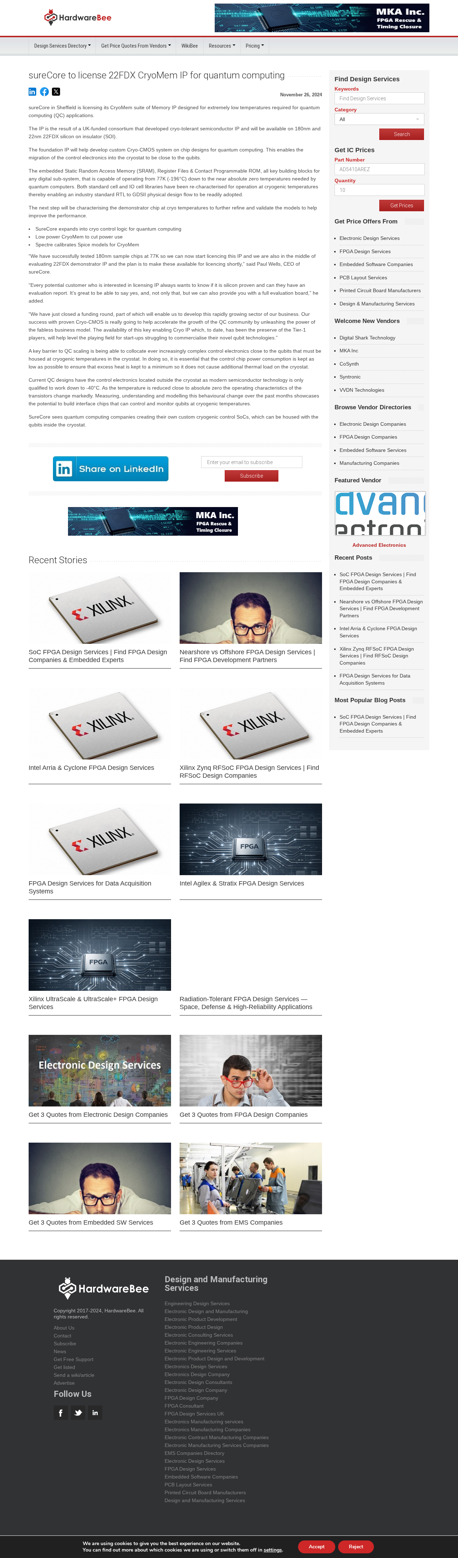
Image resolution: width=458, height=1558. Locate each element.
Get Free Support (73, 1359)
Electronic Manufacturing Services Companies (217, 1445)
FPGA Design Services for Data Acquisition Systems (90, 887)
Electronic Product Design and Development (214, 1358)
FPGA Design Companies (368, 437)
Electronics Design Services (196, 1366)
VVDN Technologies (362, 390)
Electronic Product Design (194, 1327)
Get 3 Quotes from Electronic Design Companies (98, 1114)
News (60, 1351)
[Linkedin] (32, 95)
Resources (220, 46)
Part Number (350, 159)
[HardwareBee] (78, 28)
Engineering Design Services (197, 1303)
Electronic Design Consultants (198, 1382)
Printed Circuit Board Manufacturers (380, 290)
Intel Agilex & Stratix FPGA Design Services (242, 883)
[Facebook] (44, 95)
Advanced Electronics (379, 545)
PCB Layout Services (363, 277)
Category (346, 109)
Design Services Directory (60, 46)
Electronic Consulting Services (199, 1335)
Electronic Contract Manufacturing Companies (217, 1437)
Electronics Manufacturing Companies (207, 1429)
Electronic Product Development (201, 1319)
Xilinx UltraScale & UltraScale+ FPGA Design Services (93, 1002)
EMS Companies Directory (194, 1453)
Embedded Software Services (373, 450)
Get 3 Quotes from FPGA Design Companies (244, 1114)
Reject (356, 1546)
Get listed (64, 1367)
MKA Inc (349, 350)
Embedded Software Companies (376, 264)
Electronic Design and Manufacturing (206, 1311)
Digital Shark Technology (367, 338)
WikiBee (189, 46)
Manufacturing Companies (369, 463)
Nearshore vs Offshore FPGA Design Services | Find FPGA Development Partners (247, 656)
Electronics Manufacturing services (204, 1421)
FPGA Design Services (365, 251)
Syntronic (350, 377)
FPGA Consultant (184, 1406)
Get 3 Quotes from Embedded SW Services (91, 1222)
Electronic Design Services (370, 238)
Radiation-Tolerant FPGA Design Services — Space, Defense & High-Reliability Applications (246, 1002)
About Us (64, 1328)
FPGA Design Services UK (194, 1414)
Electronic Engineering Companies (204, 1343)
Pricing (253, 46)
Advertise (64, 1383)
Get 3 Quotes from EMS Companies (231, 1222)
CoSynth (349, 364)
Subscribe (65, 1343)
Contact (62, 1335)
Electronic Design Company (196, 1390)
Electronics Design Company (197, 1374)
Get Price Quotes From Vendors (134, 46)
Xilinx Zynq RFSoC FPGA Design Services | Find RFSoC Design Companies (249, 771)
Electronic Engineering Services (200, 1351)
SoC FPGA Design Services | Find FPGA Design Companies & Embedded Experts (98, 656)
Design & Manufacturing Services (377, 304)
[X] (56, 95)
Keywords (347, 88)
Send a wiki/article (74, 1375)
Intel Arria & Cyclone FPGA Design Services (91, 767)
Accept (317, 1546)
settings (273, 1550)
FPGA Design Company (191, 1398)
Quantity (345, 180)
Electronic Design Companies (373, 424)
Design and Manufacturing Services (205, 1500)
